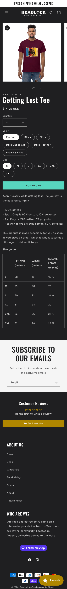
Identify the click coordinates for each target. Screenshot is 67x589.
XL (39, 165)
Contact (11, 485)
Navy (43, 137)
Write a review (33, 423)
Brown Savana (15, 152)
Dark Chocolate (15, 144)
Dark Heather (42, 144)
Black (27, 137)
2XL (52, 165)
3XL (8, 173)
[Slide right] (41, 88)
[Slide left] (26, 88)
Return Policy (15, 500)
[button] (7, 12)
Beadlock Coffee (28, 587)
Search (11, 454)
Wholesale (13, 469)
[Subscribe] (56, 383)
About (10, 493)
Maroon (10, 137)
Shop (10, 462)
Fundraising (14, 477)
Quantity (7, 116)
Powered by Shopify (46, 587)
